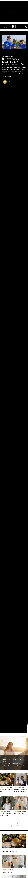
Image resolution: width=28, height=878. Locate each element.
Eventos (5, 54)
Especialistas (3, 787)
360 (9, 81)
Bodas (4, 758)
